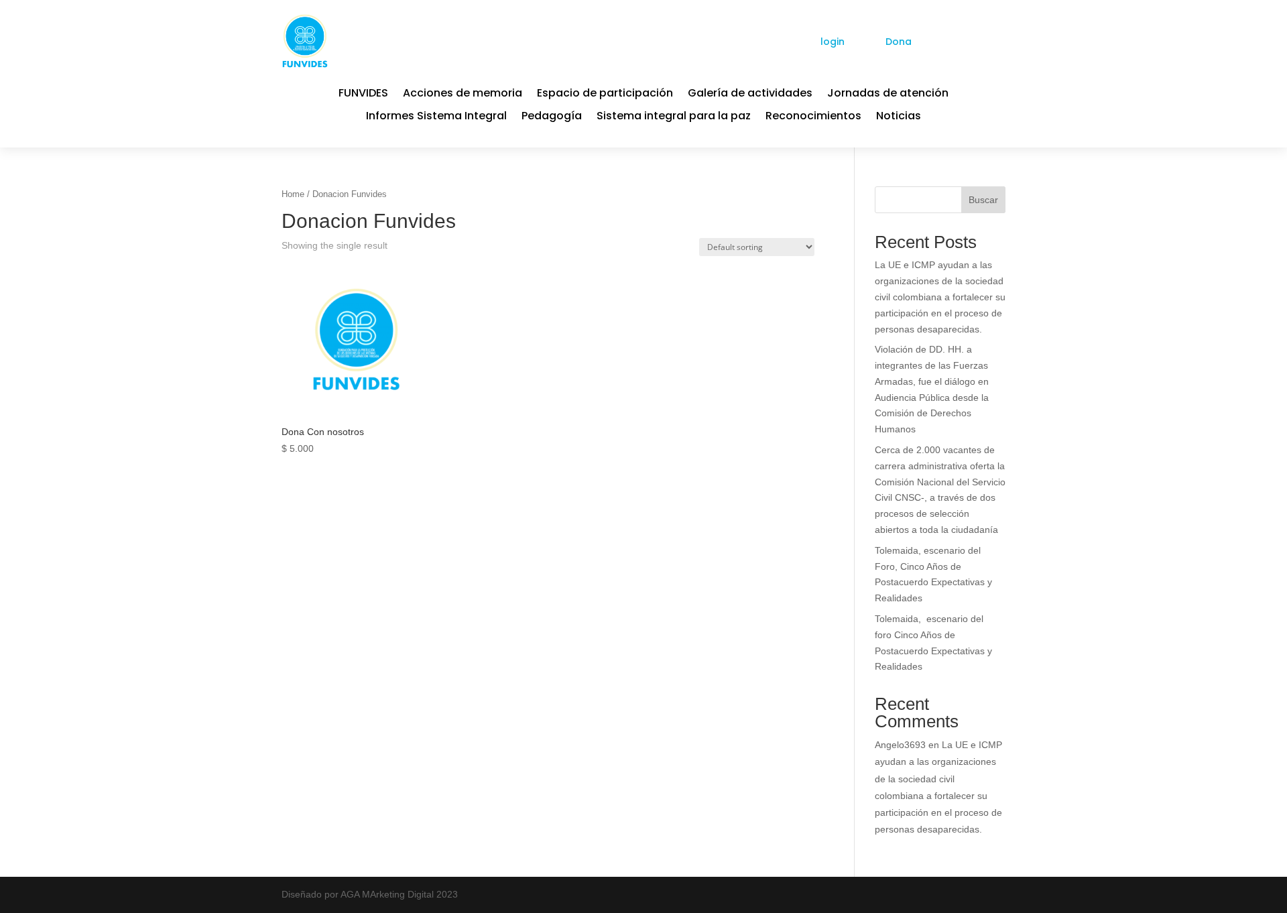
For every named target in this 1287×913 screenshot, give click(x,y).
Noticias (898, 117)
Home (293, 194)
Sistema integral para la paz (674, 117)
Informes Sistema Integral (436, 117)
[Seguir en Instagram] (996, 41)
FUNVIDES (363, 94)
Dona (898, 41)
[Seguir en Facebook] (947, 41)
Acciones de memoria (462, 94)
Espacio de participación (605, 94)
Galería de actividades (750, 94)
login (832, 41)
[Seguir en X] (972, 41)
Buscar (983, 199)
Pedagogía (552, 117)
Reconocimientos (813, 117)
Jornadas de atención (887, 94)
